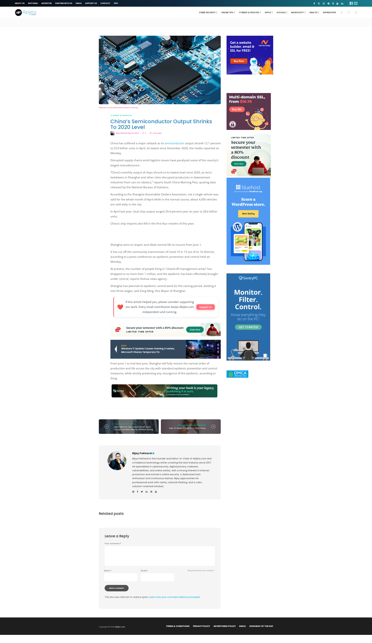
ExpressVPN (329, 12)
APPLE (268, 12)
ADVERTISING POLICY (224, 626)
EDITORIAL (33, 3)
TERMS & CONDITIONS (177, 626)
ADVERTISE (46, 3)
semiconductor (174, 143)
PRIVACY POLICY (201, 626)
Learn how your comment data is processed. (174, 597)
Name (107, 571)
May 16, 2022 (133, 133)
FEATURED (183, 425)
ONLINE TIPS (227, 12)
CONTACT (105, 3)
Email (144, 571)
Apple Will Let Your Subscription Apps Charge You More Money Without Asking (133, 428)
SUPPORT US (91, 3)
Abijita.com (120, 627)
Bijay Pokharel (121, 133)
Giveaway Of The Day (261, 626)
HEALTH (313, 12)
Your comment (113, 543)
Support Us (206, 307)
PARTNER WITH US (63, 3)
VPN (116, 3)
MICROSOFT (297, 12)
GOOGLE (281, 12)
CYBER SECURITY (207, 12)
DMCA (79, 3)
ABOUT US (20, 3)
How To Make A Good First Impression (187, 428)
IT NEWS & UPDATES (249, 12)
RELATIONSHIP (198, 425)
